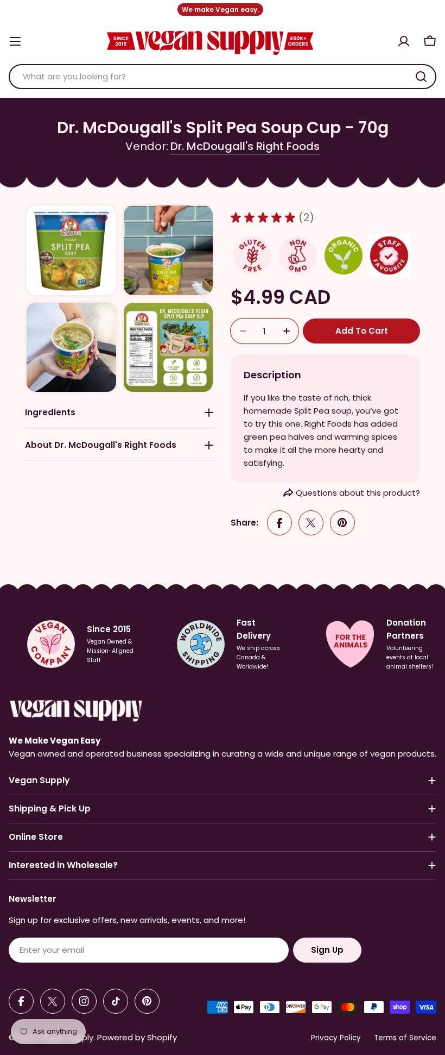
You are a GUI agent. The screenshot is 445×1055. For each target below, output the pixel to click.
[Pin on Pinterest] (342, 522)
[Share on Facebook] (279, 522)
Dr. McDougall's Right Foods (245, 146)
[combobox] (222, 76)
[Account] (403, 41)
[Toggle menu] (15, 41)
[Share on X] (310, 522)
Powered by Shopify (137, 1037)
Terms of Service (405, 1038)
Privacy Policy (336, 1038)
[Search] (421, 76)
